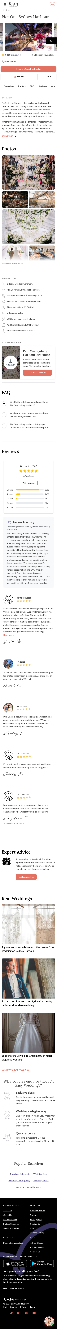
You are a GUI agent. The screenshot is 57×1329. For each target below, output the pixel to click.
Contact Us (35, 1252)
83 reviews (14, 54)
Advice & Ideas (36, 1243)
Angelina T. (16, 818)
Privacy (23, 1307)
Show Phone (10, 61)
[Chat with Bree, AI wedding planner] (49, 1321)
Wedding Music (41, 1180)
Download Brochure (37, 373)
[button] (28, 403)
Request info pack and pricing (28, 69)
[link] (4, 1313)
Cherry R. (13, 774)
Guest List (7, 1215)
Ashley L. (13, 733)
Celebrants (35, 1224)
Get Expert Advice (26, 877)
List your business (12, 1288)
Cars (32, 1228)
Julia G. (12, 641)
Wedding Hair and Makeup (28, 1187)
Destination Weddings (13, 1243)
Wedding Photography (19, 1180)
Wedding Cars (40, 1174)
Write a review (29, 483)
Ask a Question (37, 1247)
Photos (22, 86)
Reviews (42, 86)
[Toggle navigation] (5, 4)
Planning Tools (11, 1205)
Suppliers (35, 1205)
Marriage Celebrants (20, 1174)
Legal (32, 1307)
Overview (9, 86)
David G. (13, 685)
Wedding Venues (37, 1210)
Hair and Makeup (37, 1233)
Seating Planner (10, 1219)
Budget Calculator (11, 1224)
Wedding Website (11, 1228)
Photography (36, 1219)
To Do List (7, 1210)
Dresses (33, 1215)
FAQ (32, 86)
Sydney (8, 10)
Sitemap (13, 1307)
